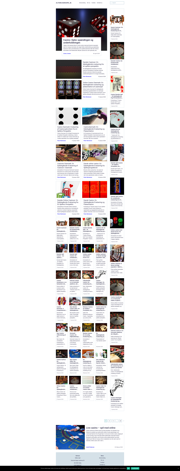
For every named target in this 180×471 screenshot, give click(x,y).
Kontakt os (99, 2)
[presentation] (59, 29)
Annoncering (82, 2)
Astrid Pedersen (90, 447)
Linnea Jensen (67, 53)
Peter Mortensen (87, 76)
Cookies (93, 2)
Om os (88, 2)
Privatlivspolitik (135, 468)
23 (120, 421)
